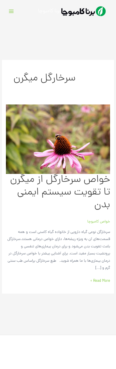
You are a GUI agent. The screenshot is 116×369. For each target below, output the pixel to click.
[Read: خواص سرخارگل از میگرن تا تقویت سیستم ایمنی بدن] (58, 139)
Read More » (100, 281)
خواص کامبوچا (98, 222)
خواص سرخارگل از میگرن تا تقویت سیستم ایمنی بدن (60, 192)
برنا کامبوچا (49, 11)
